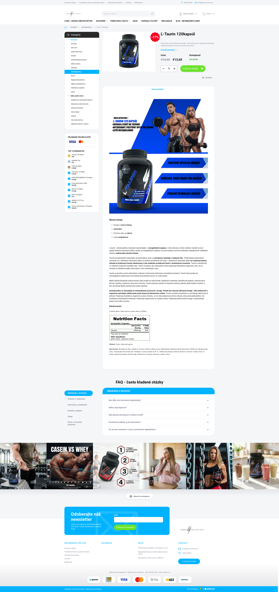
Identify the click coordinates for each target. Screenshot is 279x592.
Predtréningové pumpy (78, 60)
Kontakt (128, 2)
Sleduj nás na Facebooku (135, 572)
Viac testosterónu (77, 120)
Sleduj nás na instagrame (117, 572)
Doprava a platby (70, 2)
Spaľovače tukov (76, 52)
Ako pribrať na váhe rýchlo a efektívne (150, 558)
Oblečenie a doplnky (77, 88)
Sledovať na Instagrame (141, 496)
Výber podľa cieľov (77, 96)
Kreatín (73, 56)
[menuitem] (79, 21)
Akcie (73, 92)
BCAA (73, 76)
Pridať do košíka (190, 68)
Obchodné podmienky (115, 2)
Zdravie (73, 116)
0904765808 (187, 553)
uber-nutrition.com (151, 572)
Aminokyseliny (76, 72)
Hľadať (152, 14)
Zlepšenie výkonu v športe (79, 124)
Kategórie (74, 40)
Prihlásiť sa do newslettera (125, 527)
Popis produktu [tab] (157, 89)
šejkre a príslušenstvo (78, 84)
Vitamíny (74, 68)
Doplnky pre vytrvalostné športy (81, 100)
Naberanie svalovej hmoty (79, 104)
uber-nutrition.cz (164, 572)
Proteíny (74, 44)
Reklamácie (138, 2)
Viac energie (75, 112)
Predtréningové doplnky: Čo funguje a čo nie (153, 548)
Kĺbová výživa (75, 64)
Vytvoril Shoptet (192, 589)
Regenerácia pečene (78, 80)
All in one (74, 48)
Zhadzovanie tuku (77, 108)
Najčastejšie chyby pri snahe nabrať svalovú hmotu (153, 553)
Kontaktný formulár (189, 561)
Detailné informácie (168, 50)
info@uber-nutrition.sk (190, 549)
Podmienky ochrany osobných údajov (92, 2)
